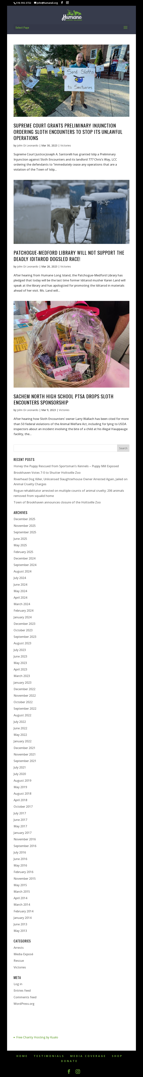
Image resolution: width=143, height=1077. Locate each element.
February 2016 (23, 872)
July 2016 (20, 852)
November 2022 (25, 695)
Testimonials (49, 1056)
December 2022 (24, 689)
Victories (65, 145)
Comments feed (25, 997)
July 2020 (20, 774)
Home (22, 1056)
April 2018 (20, 800)
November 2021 (25, 754)
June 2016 (20, 859)
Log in (18, 984)
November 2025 (25, 526)
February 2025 (23, 552)
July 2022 (20, 722)
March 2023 (22, 676)
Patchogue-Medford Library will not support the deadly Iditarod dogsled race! (69, 255)
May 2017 (20, 826)
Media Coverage (88, 1056)
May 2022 (20, 735)
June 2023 (20, 656)
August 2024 (22, 571)
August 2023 (22, 643)
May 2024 (20, 591)
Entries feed (22, 990)
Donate (69, 1061)
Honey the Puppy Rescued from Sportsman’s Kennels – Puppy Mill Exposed (66, 466)
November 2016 (25, 839)
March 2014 (22, 905)
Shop (117, 1056)
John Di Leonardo (27, 145)
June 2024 (20, 584)
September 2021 (25, 761)
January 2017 (22, 833)
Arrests (19, 948)
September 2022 (25, 708)
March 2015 (22, 892)
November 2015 (25, 879)
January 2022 (22, 741)
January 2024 (22, 617)
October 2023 (23, 630)
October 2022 (23, 702)
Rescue (19, 961)
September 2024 (25, 565)
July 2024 (20, 578)
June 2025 (20, 539)
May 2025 (20, 545)
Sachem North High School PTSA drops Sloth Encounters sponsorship (64, 399)
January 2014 (22, 918)
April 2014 (20, 898)
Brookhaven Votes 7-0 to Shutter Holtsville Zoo (47, 473)
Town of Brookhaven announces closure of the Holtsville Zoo (57, 502)
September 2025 (25, 532)
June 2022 (20, 728)
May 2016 (20, 865)
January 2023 (22, 683)
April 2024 (20, 597)
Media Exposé (23, 954)
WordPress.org (24, 1004)
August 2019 (22, 781)
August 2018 (22, 794)
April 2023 (20, 669)
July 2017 (20, 813)
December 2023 (24, 624)
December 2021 (24, 748)
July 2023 (20, 650)
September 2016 (25, 846)
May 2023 (20, 663)
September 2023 (25, 637)
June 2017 (20, 820)
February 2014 (23, 911)
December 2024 (24, 558)
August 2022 (22, 715)
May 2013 (20, 931)
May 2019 (20, 787)
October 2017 (23, 807)
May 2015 (20, 885)
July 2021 (20, 767)
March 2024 (22, 604)
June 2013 (20, 924)
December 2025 (24, 519)
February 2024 (23, 610)
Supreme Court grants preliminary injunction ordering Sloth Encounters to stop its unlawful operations (68, 132)
